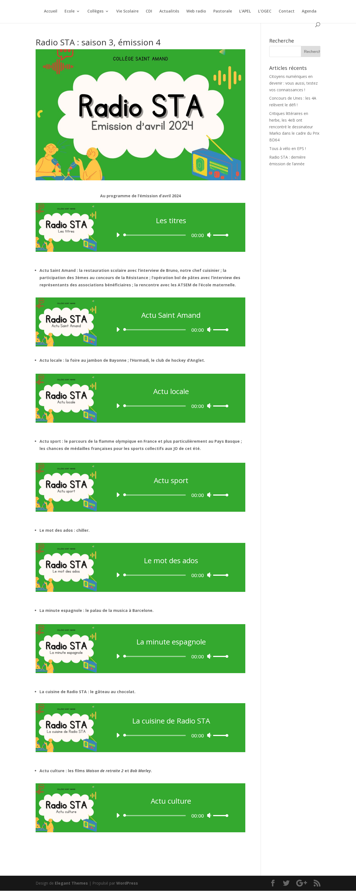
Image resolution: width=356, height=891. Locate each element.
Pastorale (222, 11)
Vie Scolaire (127, 11)
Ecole (70, 11)
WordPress (127, 883)
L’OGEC (264, 11)
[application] (171, 232)
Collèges (95, 11)
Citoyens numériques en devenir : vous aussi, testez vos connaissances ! (293, 83)
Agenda (309, 11)
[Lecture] (117, 234)
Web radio (196, 11)
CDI (149, 11)
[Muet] (209, 234)
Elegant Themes (71, 883)
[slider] (221, 235)
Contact (287, 11)
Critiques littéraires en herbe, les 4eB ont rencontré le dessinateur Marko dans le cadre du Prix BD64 (294, 126)
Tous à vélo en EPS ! (287, 148)
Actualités (169, 11)
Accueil (50, 11)
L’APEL (245, 11)
